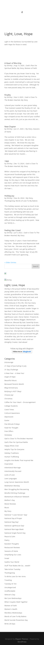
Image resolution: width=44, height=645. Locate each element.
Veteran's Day (9, 594)
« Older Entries (10, 262)
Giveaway (8, 435)
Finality (7, 95)
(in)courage (8, 362)
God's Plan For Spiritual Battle (16, 442)
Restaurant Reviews (12, 547)
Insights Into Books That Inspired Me (18, 460)
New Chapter (10, 126)
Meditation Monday (12, 486)
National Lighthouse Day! (14, 526)
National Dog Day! (11, 522)
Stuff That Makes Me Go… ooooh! (17, 565)
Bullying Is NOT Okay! (12, 391)
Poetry (6, 540)
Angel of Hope (9, 377)
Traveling (8, 580)
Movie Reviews (10, 504)
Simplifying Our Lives (12, 555)
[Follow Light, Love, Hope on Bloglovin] (22, 352)
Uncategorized (10, 587)
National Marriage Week (13, 529)
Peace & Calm (9, 536)
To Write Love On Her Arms (15, 576)
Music (6, 507)
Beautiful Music (10, 380)
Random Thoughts (11, 544)
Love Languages (10, 478)
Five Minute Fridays (12, 424)
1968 (6, 161)
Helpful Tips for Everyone (14, 449)
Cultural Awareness (12, 413)
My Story (20, 68)
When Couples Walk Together (16, 602)
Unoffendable (9, 591)
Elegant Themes (21, 639)
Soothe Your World (11, 562)
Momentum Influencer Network (16, 497)
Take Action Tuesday (12, 569)
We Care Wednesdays (12, 598)
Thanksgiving (9, 201)
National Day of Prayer (13, 518)
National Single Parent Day (14, 533)
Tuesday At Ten (10, 584)
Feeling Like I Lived (12, 230)
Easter (6, 420)
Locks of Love (9, 475)
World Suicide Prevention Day (16, 620)
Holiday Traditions (11, 453)
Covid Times (9, 409)
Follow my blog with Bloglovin (22, 348)
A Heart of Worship (12, 63)
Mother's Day (9, 500)
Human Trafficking (11, 457)
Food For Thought (11, 428)
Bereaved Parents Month (14, 384)
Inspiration (8, 464)
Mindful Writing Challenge (14, 493)
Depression (8, 417)
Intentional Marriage (12, 467)
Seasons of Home (11, 551)
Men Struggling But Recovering (16, 489)
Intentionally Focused (12, 471)
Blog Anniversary (11, 388)
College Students (11, 406)
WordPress (22, 642)
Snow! (6, 558)
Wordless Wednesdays (13, 613)
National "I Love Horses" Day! (15, 515)
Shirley (9, 65)
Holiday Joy (9, 195)
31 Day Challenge (11, 369)
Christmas (8, 398)
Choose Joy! (8, 395)
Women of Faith (31, 68)
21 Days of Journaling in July (15, 366)
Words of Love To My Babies (27, 201)
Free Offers (8, 431)
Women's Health (10, 609)
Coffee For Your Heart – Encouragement (20, 402)
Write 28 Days (9, 624)
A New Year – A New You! (14, 373)
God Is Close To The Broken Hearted (18, 438)
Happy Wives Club (11, 446)
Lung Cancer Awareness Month (16, 482)
